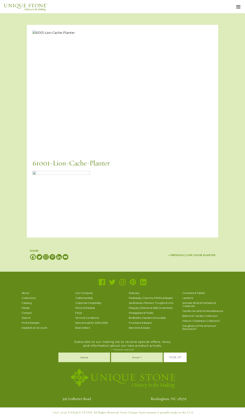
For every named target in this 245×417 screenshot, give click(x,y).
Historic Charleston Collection (201, 320)
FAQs (78, 312)
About (25, 292)
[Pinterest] (52, 257)
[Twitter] (39, 257)
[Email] (65, 257)
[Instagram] (46, 257)
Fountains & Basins (140, 322)
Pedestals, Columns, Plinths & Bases (151, 297)
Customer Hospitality (88, 302)
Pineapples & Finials (141, 312)
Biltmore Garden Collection (200, 315)
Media (25, 307)
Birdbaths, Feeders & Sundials (147, 317)
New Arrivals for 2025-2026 (91, 322)
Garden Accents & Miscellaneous (202, 310)
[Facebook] (33, 257)
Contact (27, 312)
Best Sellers (82, 327)
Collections (29, 297)
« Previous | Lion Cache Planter (191, 255)
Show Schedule (85, 307)
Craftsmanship (84, 297)
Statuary (134, 292)
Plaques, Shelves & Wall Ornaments (150, 307)
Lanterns (187, 297)
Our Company (84, 292)
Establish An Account (34, 327)
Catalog (27, 302)
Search (26, 317)
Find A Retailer (31, 322)
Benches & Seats (139, 327)
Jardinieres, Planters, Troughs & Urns (151, 302)
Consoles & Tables (193, 292)
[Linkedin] (59, 257)
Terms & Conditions (87, 317)
